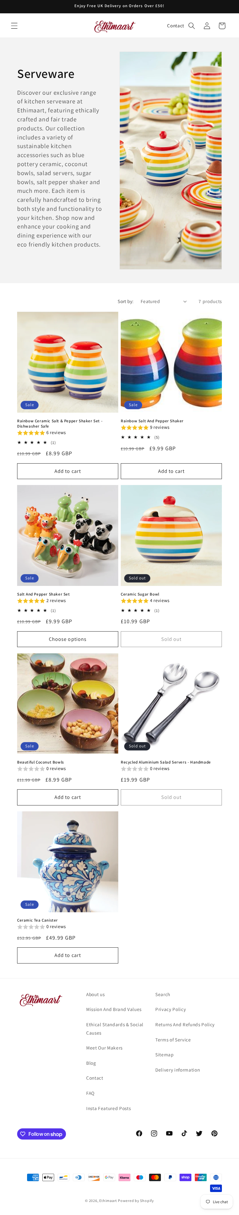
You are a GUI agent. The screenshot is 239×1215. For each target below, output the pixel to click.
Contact (175, 25)
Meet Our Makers (104, 1048)
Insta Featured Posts (108, 1108)
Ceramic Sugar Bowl (140, 594)
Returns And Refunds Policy (185, 1024)
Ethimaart (108, 1200)
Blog (91, 1063)
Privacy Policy (170, 1009)
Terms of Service (173, 1039)
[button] (14, 25)
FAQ (90, 1093)
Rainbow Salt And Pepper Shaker (152, 421)
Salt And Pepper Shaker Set (43, 594)
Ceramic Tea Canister (37, 920)
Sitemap (164, 1054)
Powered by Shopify (136, 1200)
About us (95, 994)
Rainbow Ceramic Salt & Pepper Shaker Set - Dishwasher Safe (59, 424)
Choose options (68, 639)
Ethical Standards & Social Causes (114, 1028)
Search (162, 994)
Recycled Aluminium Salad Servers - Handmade (166, 762)
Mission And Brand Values (114, 1009)
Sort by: (126, 301)
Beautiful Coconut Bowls (40, 762)
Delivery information (177, 1070)
